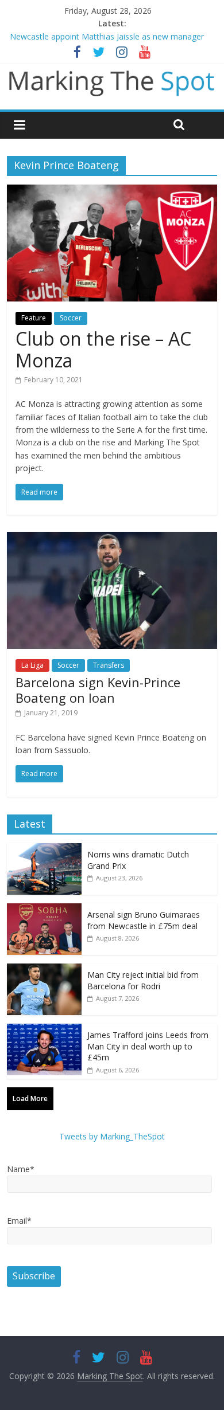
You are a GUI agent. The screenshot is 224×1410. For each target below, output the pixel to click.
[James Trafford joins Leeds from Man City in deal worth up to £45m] (44, 1029)
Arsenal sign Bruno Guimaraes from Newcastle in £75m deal (143, 920)
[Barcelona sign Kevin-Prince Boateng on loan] (112, 538)
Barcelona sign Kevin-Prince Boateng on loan (98, 689)
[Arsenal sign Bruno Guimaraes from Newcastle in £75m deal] (44, 909)
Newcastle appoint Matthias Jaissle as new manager (107, 36)
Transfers (108, 665)
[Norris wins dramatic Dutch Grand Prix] (44, 849)
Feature (33, 318)
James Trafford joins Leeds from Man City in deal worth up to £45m (147, 1046)
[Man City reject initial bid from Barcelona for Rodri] (44, 969)
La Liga (32, 665)
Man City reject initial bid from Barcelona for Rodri (143, 980)
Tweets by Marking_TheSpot (112, 1136)
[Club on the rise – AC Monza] (112, 191)
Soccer (71, 318)
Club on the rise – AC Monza (103, 349)
